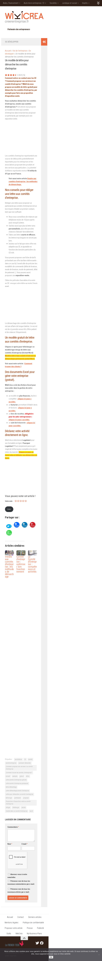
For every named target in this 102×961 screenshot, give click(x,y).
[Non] (99, 954)
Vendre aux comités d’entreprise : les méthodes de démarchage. (23, 181)
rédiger (8, 807)
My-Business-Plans (34, 933)
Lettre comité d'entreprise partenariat (17, 783)
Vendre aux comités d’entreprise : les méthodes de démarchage (9, 566)
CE (25, 759)
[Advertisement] (21, 137)
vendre (24, 807)
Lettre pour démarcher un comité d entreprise (19, 794)
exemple (14, 776)
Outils (9, 933)
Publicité (40, 928)
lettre (27, 776)
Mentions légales (11, 922)
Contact (20, 917)
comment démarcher (25, 763)
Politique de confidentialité (33, 922)
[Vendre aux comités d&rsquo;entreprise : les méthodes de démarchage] (9, 552)
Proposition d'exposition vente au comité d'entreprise (18, 803)
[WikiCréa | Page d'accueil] (24, 17)
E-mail (24, 844)
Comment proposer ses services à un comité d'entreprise (19, 768)
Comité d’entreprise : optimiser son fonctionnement (20, 564)
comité (30, 759)
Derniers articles (34, 917)
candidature (18, 759)
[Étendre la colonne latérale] (44, 42)
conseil (8, 776)
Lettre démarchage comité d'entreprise (17, 791)
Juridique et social (69, 3)
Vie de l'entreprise (20, 51)
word (31, 811)
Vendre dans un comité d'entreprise (16, 811)
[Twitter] (37, 943)
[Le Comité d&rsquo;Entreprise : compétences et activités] (32, 552)
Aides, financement (10, 3)
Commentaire (13, 827)
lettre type (9, 798)
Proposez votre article (13, 928)
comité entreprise (11, 763)
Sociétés (53, 3)
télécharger (16, 807)
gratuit (22, 776)
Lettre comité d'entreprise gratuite (16, 780)
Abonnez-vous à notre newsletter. (17, 875)
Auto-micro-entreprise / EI (34, 3)
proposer (26, 798)
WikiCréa (19, 933)
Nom (9, 844)
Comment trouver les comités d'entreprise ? (19, 772)
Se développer (11, 42)
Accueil (8, 51)
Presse (30, 928)
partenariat (17, 798)
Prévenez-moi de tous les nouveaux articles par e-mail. (18, 890)
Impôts (85, 3)
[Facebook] (42, 943)
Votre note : (9, 501)
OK (51, 957)
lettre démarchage (11, 787)
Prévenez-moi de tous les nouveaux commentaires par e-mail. (21, 882)
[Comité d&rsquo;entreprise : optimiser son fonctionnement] (20, 552)
